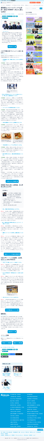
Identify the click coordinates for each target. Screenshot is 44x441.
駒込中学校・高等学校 (14, 400)
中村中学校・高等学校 (14, 415)
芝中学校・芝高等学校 (14, 403)
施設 (14, 16)
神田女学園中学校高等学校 (32, 396)
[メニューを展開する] (42, 2)
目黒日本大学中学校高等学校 (32, 424)
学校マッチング (33, 2)
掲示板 (4, 432)
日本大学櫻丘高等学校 (14, 417)
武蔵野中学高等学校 (14, 424)
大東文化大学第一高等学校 (15, 411)
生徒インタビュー (5, 18)
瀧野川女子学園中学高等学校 (32, 411)
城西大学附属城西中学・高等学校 (33, 405)
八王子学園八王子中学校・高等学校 (8, 13)
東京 (16, 16)
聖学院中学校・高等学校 (32, 409)
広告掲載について (8, 435)
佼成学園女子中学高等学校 (32, 398)
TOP (1, 432)
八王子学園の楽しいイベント (11, 310)
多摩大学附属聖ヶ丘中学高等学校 (16, 413)
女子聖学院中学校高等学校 (32, 407)
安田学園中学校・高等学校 (32, 426)
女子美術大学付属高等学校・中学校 (17, 407)
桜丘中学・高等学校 (31, 400)
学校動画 (6, 433)
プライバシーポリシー (19, 435)
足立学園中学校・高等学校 (15, 394)
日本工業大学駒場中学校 (32, 415)
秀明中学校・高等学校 (31, 403)
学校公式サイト (11, 46)
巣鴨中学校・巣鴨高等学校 (15, 409)
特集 (19, 432)
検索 (41, 8)
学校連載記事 (15, 432)
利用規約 (13, 435)
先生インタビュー (9, 16)
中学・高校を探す (9, 432)
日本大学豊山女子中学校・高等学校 (34, 417)
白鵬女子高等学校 (13, 422)
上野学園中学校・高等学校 (15, 396)
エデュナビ (23, 432)
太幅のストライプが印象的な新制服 (11, 254)
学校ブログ (27, 432)
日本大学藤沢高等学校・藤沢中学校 (17, 420)
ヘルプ (34, 435)
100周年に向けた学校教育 (11, 181)
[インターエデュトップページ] (5, 395)
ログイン (39, 2)
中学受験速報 (38, 432)
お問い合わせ (26, 435)
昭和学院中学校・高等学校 (15, 405)
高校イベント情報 (17, 342)
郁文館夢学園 (29, 394)
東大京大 (2, 433)
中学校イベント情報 (6, 342)
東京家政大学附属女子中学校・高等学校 (35, 413)
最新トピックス (32, 432)
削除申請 (30, 435)
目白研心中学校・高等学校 (15, 426)
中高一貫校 (4, 16)
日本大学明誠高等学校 (31, 420)
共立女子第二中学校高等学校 (15, 398)
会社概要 (2, 435)
